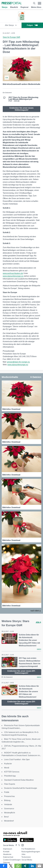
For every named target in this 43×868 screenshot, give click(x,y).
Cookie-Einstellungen (12, 860)
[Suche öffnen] (34, 3)
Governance (9, 809)
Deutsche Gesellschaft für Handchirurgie (20, 788)
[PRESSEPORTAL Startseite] (12, 3)
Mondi (6, 768)
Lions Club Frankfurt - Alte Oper (17, 759)
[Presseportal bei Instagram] (22, 845)
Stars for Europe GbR (11, 37)
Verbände (8, 804)
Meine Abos (36, 7)
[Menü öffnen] (39, 3)
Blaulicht (14, 7)
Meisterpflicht (9, 813)
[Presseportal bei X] (18, 845)
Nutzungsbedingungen (30, 852)
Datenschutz (8, 857)
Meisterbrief (9, 821)
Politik (6, 792)
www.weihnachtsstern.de (13, 273)
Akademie (7, 854)
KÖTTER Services (11, 772)
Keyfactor (8, 764)
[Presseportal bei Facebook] (15, 845)
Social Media (26, 860)
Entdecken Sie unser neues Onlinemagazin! (21, 109)
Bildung (7, 800)
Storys (4, 7)
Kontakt (6, 852)
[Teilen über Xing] (25, 866)
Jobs (23, 854)
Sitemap (6, 862)
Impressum (7, 849)
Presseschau (9, 796)
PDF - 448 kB (23, 99)
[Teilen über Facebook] (3, 866)
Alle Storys (9, 25)
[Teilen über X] (10, 866)
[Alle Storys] (21, 20)
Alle (38, 622)
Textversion (26, 857)
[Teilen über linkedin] (32, 866)
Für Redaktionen (28, 849)
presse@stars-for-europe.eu (18, 362)
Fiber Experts (9, 784)
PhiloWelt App (10, 776)
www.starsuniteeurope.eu (13, 276)
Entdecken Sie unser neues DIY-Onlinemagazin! (21, 672)
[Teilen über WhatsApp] (18, 866)
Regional (24, 7)
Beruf (6, 817)
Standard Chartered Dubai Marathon (19, 780)
